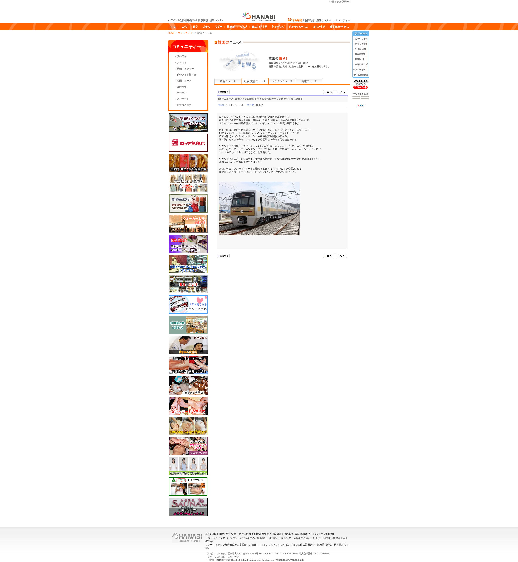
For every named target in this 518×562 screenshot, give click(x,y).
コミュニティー (186, 33)
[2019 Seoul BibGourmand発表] (341, 91)
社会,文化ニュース (255, 81)
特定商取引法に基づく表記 (286, 534)
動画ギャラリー (185, 68)
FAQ (331, 534)
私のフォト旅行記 (186, 74)
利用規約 (219, 534)
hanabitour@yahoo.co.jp (289, 560)
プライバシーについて (237, 534)
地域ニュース (309, 81)
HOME (171, 33)
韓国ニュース (184, 80)
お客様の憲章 (184, 105)
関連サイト (306, 534)
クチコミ (182, 62)
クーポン (182, 92)
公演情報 (182, 86)
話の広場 (182, 56)
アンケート (183, 98)
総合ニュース (228, 81)
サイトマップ (321, 534)
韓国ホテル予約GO (339, 1)
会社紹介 (209, 534)
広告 (269, 534)
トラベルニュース (282, 81)
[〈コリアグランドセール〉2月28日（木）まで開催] (328, 91)
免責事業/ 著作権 (257, 534)
